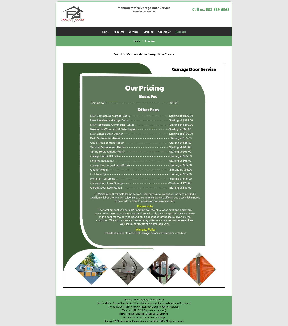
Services (133, 31)
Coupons (148, 31)
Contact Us (164, 31)
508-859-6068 (217, 9)
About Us (119, 31)
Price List (181, 31)
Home (105, 31)
